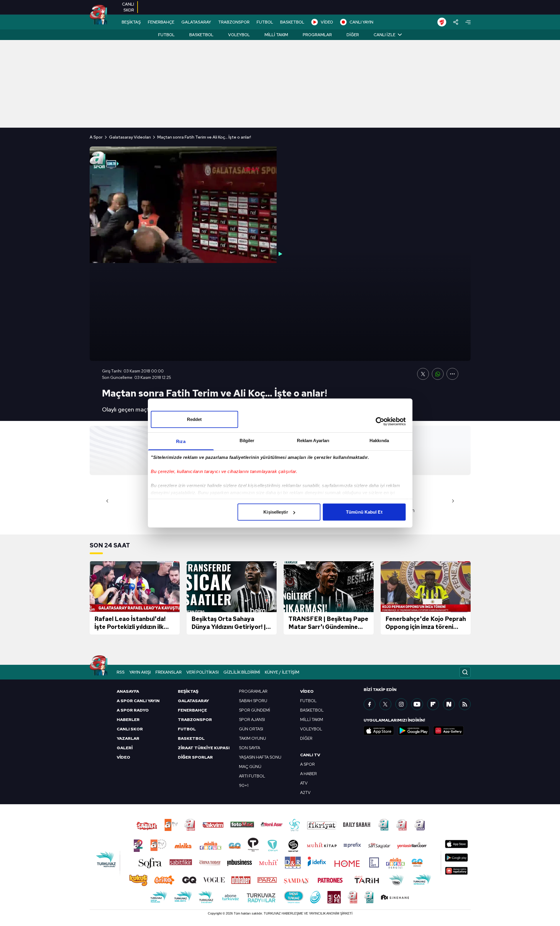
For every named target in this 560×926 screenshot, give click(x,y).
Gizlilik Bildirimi (241, 672)
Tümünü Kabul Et (364, 511)
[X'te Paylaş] (423, 374)
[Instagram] (401, 704)
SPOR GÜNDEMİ (254, 710)
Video (307, 691)
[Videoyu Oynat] (280, 254)
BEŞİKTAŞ (131, 22)
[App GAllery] (448, 730)
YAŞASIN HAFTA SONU (260, 757)
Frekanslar (169, 672)
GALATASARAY (196, 22)
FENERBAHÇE (161, 22)
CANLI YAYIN (361, 22)
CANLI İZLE (384, 34)
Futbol (166, 34)
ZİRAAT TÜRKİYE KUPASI (204, 747)
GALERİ (125, 747)
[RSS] (465, 704)
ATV (303, 783)
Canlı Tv (310, 754)
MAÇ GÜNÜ (250, 766)
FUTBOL (265, 22)
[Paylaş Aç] (455, 22)
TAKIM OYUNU (252, 738)
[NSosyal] (449, 704)
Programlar (317, 34)
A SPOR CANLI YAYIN (138, 700)
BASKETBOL (292, 22)
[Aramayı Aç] (465, 672)
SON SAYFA (249, 747)
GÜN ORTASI (251, 729)
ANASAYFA (128, 691)
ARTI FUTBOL (252, 776)
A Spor (96, 137)
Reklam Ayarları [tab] (313, 440)
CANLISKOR (128, 7)
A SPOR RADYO (133, 710)
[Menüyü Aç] (468, 22)
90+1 (243, 785)
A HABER (308, 773)
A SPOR (307, 764)
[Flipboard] (433, 704)
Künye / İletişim (282, 672)
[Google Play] (413, 730)
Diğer (353, 34)
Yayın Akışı (140, 672)
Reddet (194, 419)
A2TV (305, 792)
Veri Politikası (202, 672)
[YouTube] (417, 704)
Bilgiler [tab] (247, 440)
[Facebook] (369, 704)
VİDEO (327, 22)
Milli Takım (276, 34)
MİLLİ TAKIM (311, 719)
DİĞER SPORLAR (195, 757)
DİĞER (306, 738)
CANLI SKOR (130, 729)
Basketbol (201, 34)
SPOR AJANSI (252, 719)
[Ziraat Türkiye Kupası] (441, 22)
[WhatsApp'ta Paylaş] (438, 374)
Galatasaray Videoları (130, 137)
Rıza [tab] (180, 441)
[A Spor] (98, 15)
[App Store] (379, 730)
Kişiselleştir (275, 511)
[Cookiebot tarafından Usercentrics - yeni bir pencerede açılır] (380, 421)
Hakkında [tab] (379, 440)
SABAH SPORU (253, 700)
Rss (121, 672)
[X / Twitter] (385, 704)
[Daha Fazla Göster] (452, 374)
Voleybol (239, 34)
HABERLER (128, 719)
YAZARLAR (128, 738)
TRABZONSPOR (234, 22)
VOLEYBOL (311, 729)
